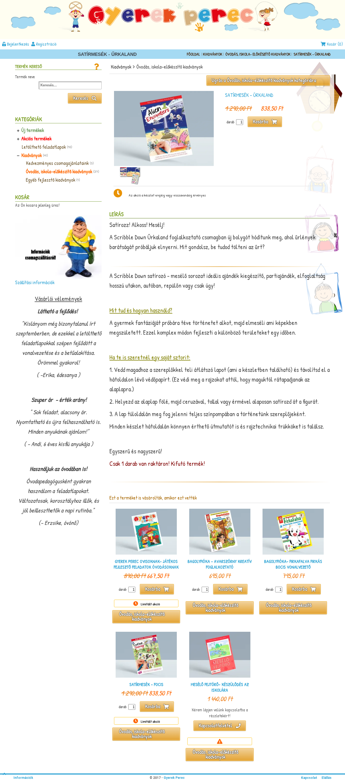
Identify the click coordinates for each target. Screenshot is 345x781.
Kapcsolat (309, 778)
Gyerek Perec (174, 778)
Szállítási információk (34, 282)
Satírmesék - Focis (146, 684)
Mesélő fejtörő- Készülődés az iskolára (220, 687)
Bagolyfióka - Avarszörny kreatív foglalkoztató (220, 564)
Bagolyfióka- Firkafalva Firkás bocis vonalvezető (293, 564)
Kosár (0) (334, 44)
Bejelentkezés (17, 44)
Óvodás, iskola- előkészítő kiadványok (258, 54)
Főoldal (193, 54)
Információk (23, 778)
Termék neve (25, 77)
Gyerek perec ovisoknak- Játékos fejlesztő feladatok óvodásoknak (146, 564)
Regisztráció (46, 44)
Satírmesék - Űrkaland (312, 54)
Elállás (327, 778)
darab (230, 122)
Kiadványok (213, 54)
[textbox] (70, 85)
